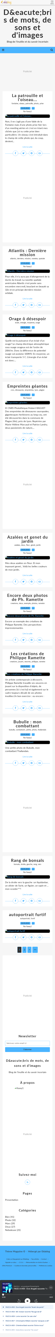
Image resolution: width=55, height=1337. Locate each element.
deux (23, 545)
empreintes (29, 390)
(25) (13, 1230)
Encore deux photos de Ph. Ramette (27, 598)
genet (33, 545)
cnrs (12, 390)
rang (35, 864)
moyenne (30, 323)
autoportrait (25, 918)
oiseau (21, 104)
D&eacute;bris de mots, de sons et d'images (27, 24)
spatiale (42, 259)
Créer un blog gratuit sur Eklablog (17, 1259)
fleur (28, 545)
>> (35, 950)
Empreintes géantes (27, 386)
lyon (36, 390)
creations (14, 603)
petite (28, 730)
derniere (20, 259)
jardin (38, 545)
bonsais (17, 864)
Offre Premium (7, 1265)
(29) (10, 1223)
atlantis (13, 259)
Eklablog (46, 1251)
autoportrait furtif (27, 915)
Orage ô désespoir (27, 319)
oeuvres (27, 662)
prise (41, 104)
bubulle (12, 730)
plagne (41, 390)
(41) (9, 1217)
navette (35, 259)
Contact (44, 1259)
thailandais (42, 730)
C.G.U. (21, 1262)
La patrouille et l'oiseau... (27, 98)
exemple (27, 603)
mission (28, 259)
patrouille (29, 104)
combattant (20, 730)
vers (39, 864)
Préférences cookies (45, 1265)
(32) (10, 1220)
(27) (10, 1227)
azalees (17, 545)
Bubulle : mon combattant (27, 724)
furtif (33, 918)
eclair (17, 323)
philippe (35, 662)
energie (23, 323)
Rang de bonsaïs (27, 861)
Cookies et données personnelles (25, 1265)
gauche (29, 864)
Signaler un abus (11, 1262)
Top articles (35, 1259)
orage (38, 323)
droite (23, 864)
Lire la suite (27, 147)
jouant (20, 662)
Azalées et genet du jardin (27, 539)
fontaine (15, 104)
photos (34, 603)
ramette (41, 603)
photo (36, 104)
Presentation (11, 1200)
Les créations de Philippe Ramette (27, 656)
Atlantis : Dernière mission (27, 253)
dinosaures (19, 390)
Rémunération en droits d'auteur (37, 1262)
